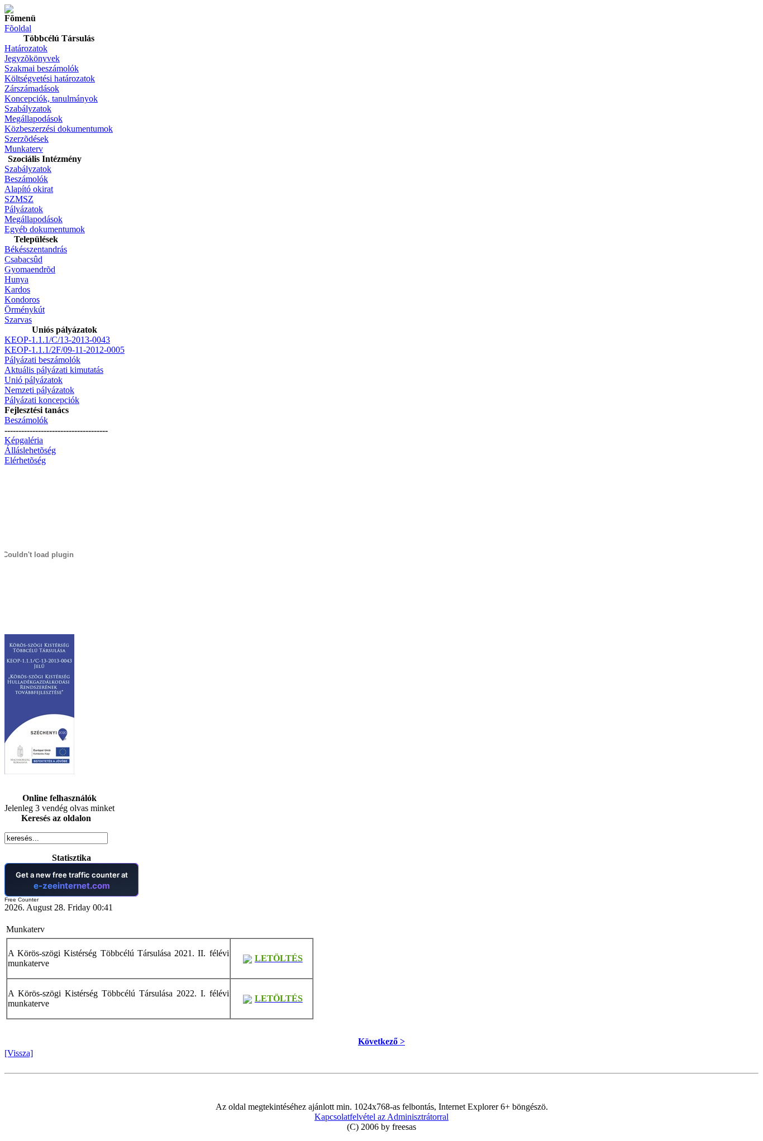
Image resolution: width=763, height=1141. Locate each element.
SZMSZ (19, 199)
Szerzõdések (26, 138)
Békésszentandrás (35, 249)
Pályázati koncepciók (41, 400)
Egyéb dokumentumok (44, 229)
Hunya (16, 279)
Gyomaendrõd (29, 269)
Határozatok (25, 48)
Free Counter (21, 899)
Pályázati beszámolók (42, 360)
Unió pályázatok (33, 380)
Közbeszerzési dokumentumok (58, 128)
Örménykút (24, 309)
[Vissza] (18, 1053)
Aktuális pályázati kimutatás (53, 370)
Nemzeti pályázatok (39, 390)
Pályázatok (23, 209)
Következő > (381, 1041)
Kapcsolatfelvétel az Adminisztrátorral (381, 1116)
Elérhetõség (25, 460)
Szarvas (18, 319)
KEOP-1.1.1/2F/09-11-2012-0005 (64, 349)
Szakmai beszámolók (41, 68)
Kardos (17, 289)
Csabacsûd (23, 259)
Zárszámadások (31, 88)
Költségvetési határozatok (49, 78)
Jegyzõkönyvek (32, 58)
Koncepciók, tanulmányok (51, 98)
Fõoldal (17, 28)
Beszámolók (26, 179)
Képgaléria (23, 440)
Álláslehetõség (30, 450)
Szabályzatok (27, 108)
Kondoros (22, 299)
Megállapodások (33, 118)
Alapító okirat (28, 189)
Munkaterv (23, 149)
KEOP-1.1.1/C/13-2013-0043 (57, 339)
